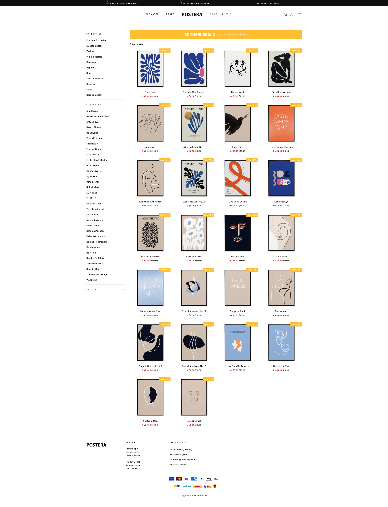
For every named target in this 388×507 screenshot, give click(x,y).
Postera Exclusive (96, 40)
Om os (214, 14)
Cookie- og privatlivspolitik (182, 459)
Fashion (90, 51)
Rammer (91, 289)
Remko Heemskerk (96, 241)
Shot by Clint (93, 268)
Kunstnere (93, 104)
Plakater (152, 14)
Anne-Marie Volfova (97, 116)
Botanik (90, 83)
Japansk (91, 67)
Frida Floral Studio (96, 159)
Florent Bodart (94, 148)
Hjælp (226, 14)
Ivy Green (91, 176)
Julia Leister (93, 187)
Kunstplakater (94, 45)
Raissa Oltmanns (95, 236)
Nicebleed (92, 214)
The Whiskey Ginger (97, 274)
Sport (89, 72)
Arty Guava (92, 121)
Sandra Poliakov (95, 258)
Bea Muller (92, 132)
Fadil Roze (92, 143)
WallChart (91, 279)
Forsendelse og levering (180, 449)
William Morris (94, 56)
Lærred (169, 14)
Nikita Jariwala (94, 219)
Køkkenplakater (95, 78)
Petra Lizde (92, 225)
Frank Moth (92, 154)
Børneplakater (94, 94)
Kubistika (91, 192)
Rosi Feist (91, 252)
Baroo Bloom (93, 127)
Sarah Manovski (95, 263)
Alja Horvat (92, 110)
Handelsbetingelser (178, 454)
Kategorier (94, 34)
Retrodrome (93, 247)
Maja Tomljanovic (95, 208)
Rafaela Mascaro (95, 230)
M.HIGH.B (91, 198)
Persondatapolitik (178, 464)
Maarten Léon (94, 203)
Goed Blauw (93, 165)
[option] (122, 3)
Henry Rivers (93, 170)
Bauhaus (91, 62)
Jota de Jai (92, 181)
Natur (89, 89)
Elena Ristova (94, 138)
